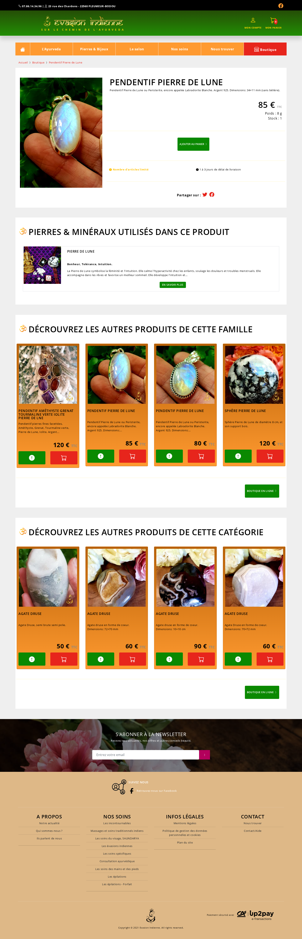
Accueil (23, 62)
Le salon (137, 49)
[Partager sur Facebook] (212, 194)
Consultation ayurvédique (117, 861)
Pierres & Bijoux (94, 49)
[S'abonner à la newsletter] (204, 754)
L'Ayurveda (51, 49)
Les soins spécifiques (117, 853)
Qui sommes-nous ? (49, 831)
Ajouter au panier (192, 144)
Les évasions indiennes (117, 846)
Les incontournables (117, 823)
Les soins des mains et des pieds (117, 869)
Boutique (267, 49)
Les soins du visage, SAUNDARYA (117, 838)
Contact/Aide (253, 831)
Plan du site (185, 842)
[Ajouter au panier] (63, 457)
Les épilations (117, 876)
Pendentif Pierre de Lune (65, 62)
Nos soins (179, 49)
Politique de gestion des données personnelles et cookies (185, 833)
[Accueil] (22, 49)
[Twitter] (205, 194)
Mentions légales (185, 823)
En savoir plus (172, 285)
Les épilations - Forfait (117, 884)
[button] (31, 457)
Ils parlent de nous (49, 838)
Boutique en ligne (261, 491)
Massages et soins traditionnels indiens (117, 831)
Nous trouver (222, 49)
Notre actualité (49, 823)
